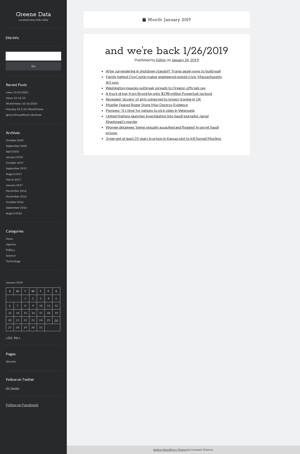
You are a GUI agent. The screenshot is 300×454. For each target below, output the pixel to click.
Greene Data (33, 14)
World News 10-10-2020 (21, 103)
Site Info (12, 37)
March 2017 (13, 179)
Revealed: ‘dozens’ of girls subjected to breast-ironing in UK (153, 99)
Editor (161, 60)
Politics (10, 250)
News (9, 238)
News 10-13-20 (15, 98)
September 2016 (16, 207)
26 (56, 320)
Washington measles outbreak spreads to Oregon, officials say (156, 88)
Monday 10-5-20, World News (25, 109)
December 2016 (16, 190)
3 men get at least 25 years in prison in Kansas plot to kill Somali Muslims (163, 138)
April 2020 (12, 151)
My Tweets (12, 388)
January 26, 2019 (185, 60)
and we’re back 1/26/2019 (166, 51)
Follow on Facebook (22, 405)
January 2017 (14, 185)
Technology (13, 261)
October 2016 (14, 202)
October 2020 (14, 140)
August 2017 (14, 174)
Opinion (11, 244)
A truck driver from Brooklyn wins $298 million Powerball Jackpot (159, 93)
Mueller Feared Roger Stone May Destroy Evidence (147, 104)
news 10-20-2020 (17, 92)
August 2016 (14, 213)
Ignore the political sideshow (23, 114)
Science (11, 255)
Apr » (17, 337)
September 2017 (16, 168)
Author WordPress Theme (170, 449)
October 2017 (14, 162)
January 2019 (14, 157)
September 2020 (16, 146)
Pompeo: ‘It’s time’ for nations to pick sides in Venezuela (150, 110)
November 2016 (16, 196)
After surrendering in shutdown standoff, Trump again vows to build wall (163, 71)
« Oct (9, 337)
